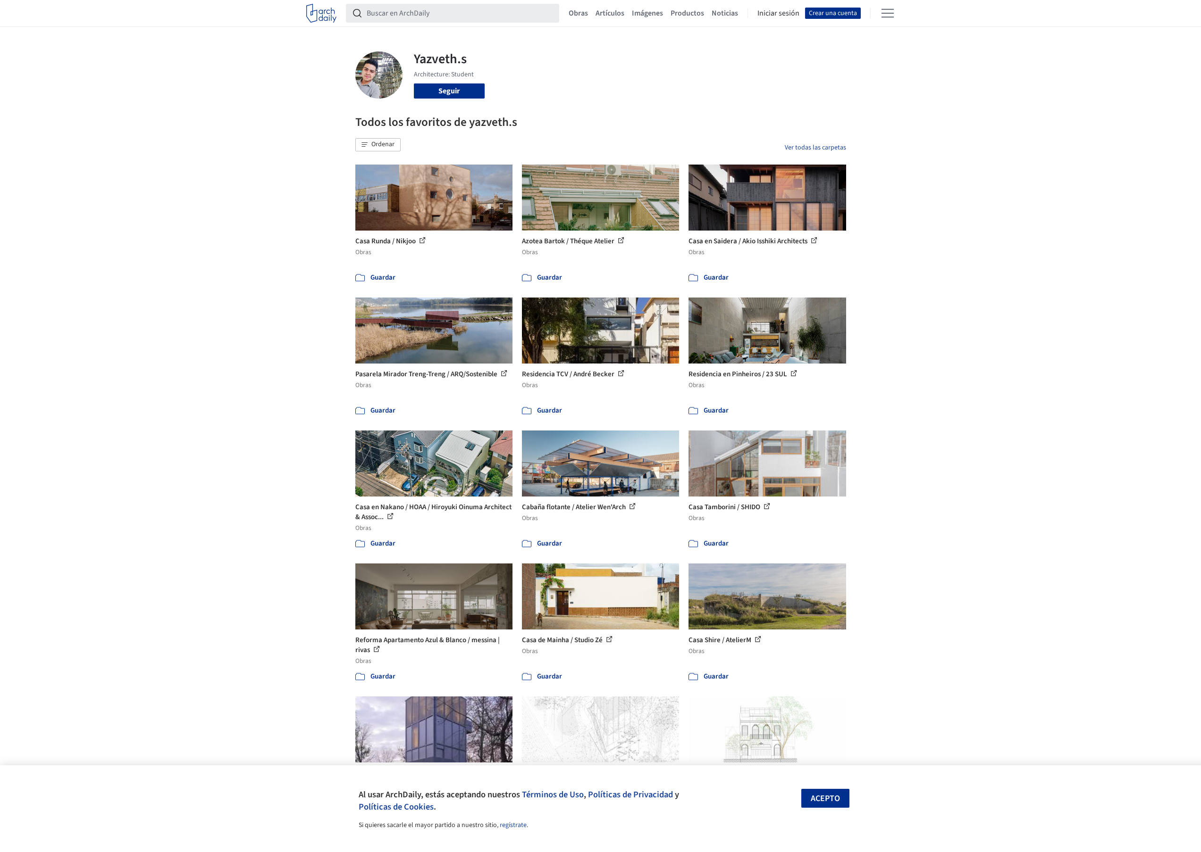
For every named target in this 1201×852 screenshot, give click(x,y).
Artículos (610, 13)
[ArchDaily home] (321, 13)
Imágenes (647, 13)
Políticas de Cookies (396, 807)
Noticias (725, 13)
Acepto (825, 798)
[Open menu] (887, 13)
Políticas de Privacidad (630, 794)
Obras (578, 13)
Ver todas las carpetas (815, 147)
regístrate (513, 825)
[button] (378, 144)
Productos (687, 13)
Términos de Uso (553, 794)
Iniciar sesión (778, 13)
